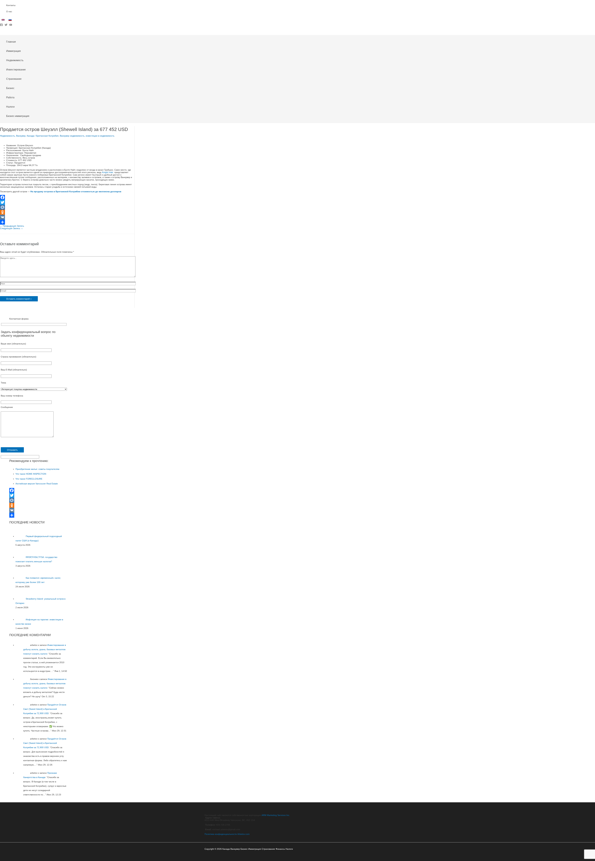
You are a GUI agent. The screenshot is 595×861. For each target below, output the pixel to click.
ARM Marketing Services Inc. (276, 815)
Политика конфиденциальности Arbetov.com (227, 834)
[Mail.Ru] (67, 207)
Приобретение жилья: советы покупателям (37, 469)
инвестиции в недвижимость (100, 136)
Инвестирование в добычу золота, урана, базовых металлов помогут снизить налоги (44, 649)
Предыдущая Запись (12, 226)
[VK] (67, 217)
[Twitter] (6, 25)
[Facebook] (1, 25)
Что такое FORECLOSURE (28, 479)
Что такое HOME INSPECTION (30, 474)
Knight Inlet (107, 172)
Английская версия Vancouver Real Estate (36, 483)
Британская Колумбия (47, 136)
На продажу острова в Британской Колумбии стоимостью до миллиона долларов (75, 191)
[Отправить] (67, 222)
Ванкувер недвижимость (72, 136)
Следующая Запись (11, 228)
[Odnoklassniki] (67, 212)
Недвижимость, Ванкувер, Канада (17, 136)
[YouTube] (10, 25)
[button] (1, 32)
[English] (3, 20)
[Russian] (10, 20)
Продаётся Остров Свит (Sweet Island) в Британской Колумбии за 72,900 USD (44, 709)
